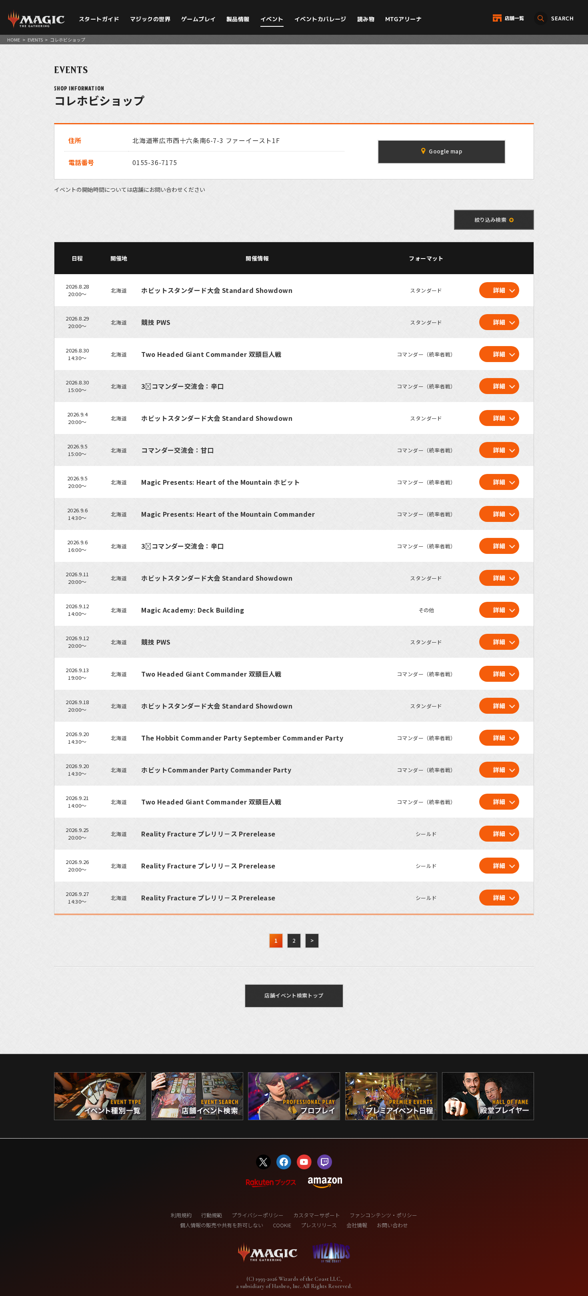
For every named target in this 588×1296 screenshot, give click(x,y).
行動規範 (211, 1215)
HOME (13, 39)
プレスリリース (319, 1225)
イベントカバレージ (320, 19)
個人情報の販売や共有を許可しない (221, 1225)
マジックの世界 (150, 19)
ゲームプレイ (198, 19)
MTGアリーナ (403, 19)
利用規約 (181, 1215)
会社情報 (356, 1225)
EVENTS (35, 39)
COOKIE (282, 1225)
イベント (272, 19)
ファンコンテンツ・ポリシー (383, 1215)
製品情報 (238, 19)
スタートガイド (99, 19)
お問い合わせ (392, 1225)
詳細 (499, 290)
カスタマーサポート (316, 1215)
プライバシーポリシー (258, 1215)
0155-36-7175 (154, 162)
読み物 (365, 19)
